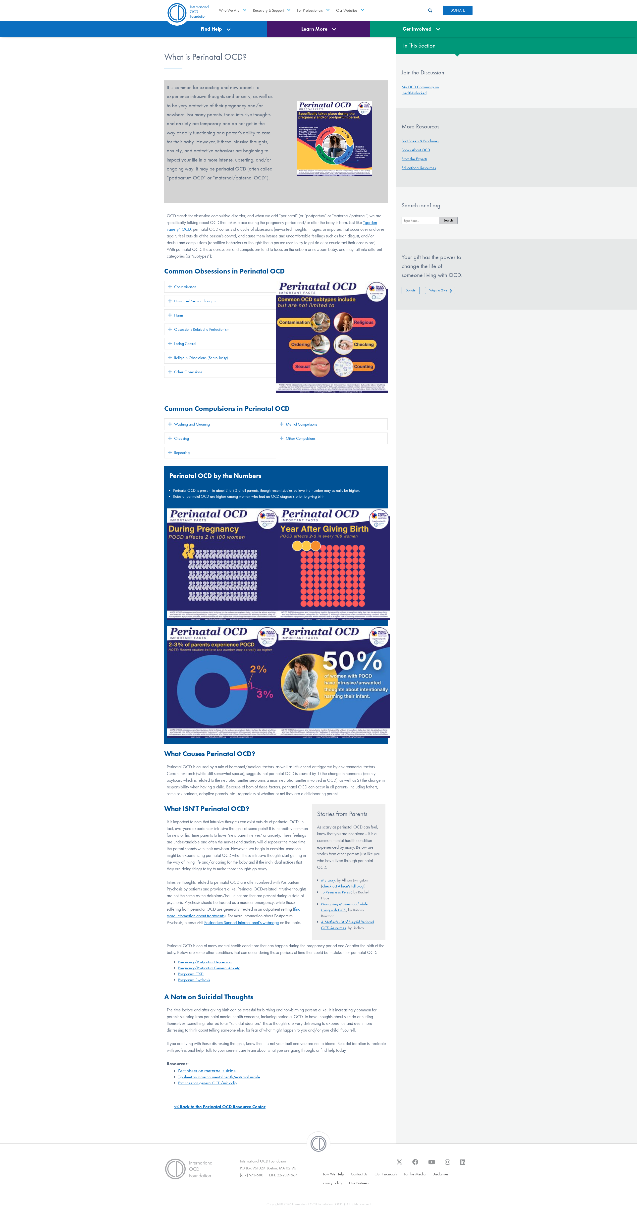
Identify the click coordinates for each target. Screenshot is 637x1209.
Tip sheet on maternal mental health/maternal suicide (219, 1077)
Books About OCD (416, 150)
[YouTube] (431, 1164)
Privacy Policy (331, 1183)
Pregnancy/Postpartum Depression (205, 962)
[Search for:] (420, 220)
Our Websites (346, 10)
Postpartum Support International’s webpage (241, 922)
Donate (411, 290)
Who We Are (229, 10)
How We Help (332, 1174)
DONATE (457, 10)
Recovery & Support (268, 10)
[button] (170, 287)
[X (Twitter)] (399, 1164)
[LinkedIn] (463, 1164)
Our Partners (359, 1183)
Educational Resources (419, 167)
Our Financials (385, 1174)
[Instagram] (447, 1164)
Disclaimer (440, 1174)
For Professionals (310, 10)
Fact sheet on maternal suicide (207, 1071)
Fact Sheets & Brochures (420, 141)
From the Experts (414, 159)
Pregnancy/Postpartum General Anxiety (209, 968)
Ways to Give (438, 290)
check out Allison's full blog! (343, 886)
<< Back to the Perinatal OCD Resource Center (219, 1106)
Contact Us (359, 1174)
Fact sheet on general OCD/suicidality (207, 1083)
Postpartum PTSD (191, 974)
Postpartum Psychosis (194, 980)
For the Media (414, 1174)
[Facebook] (415, 1164)
